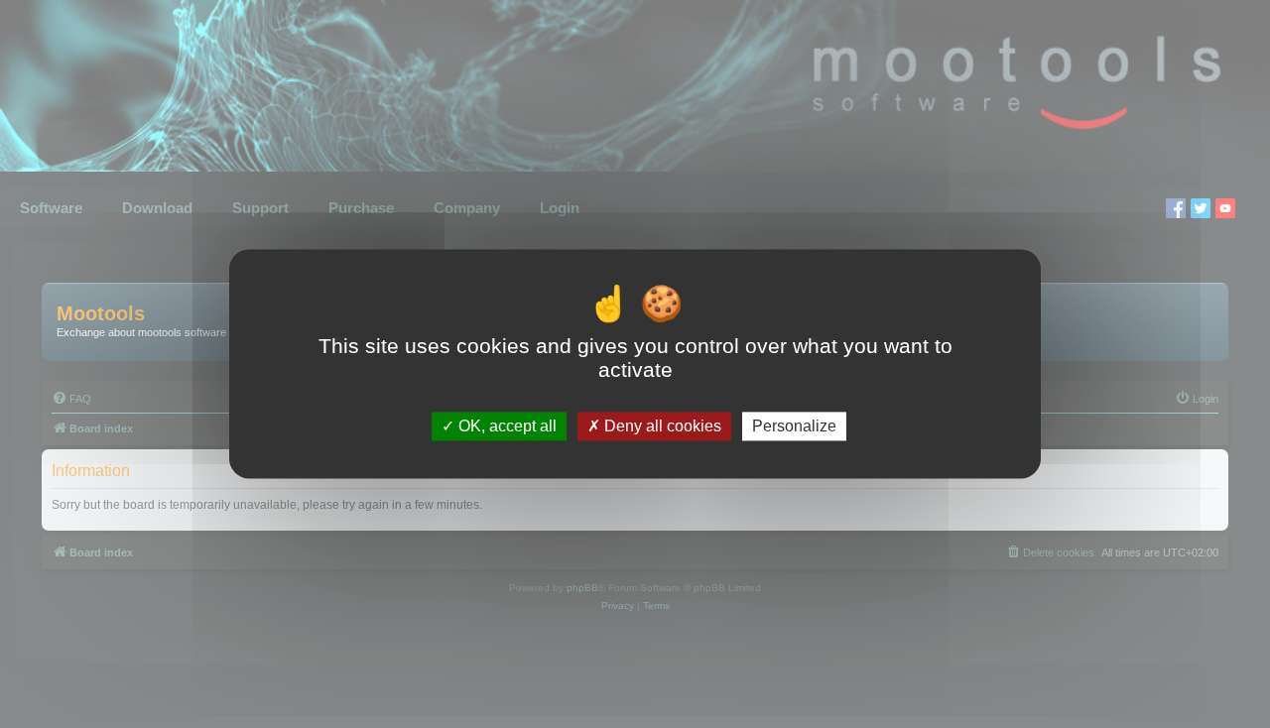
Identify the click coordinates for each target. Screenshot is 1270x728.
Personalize (794, 426)
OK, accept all (505, 426)
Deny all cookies (660, 426)
